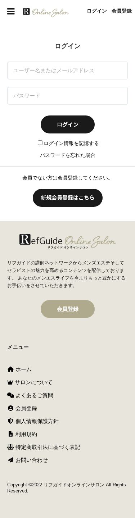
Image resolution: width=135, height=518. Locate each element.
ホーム (23, 369)
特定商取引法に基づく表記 (47, 447)
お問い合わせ (31, 460)
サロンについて (33, 382)
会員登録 (122, 11)
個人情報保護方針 (36, 421)
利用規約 (25, 434)
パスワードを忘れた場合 (67, 155)
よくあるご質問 (33, 395)
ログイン (97, 11)
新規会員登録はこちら (68, 197)
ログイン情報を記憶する (71, 143)
